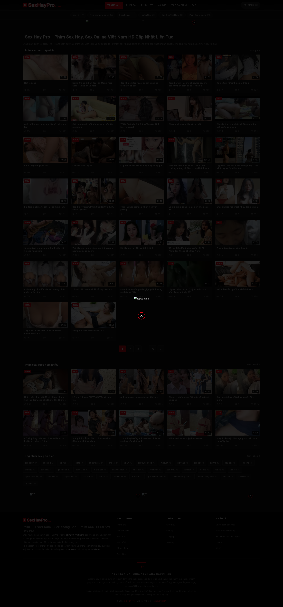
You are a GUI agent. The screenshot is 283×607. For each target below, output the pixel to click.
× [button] (141, 315)
